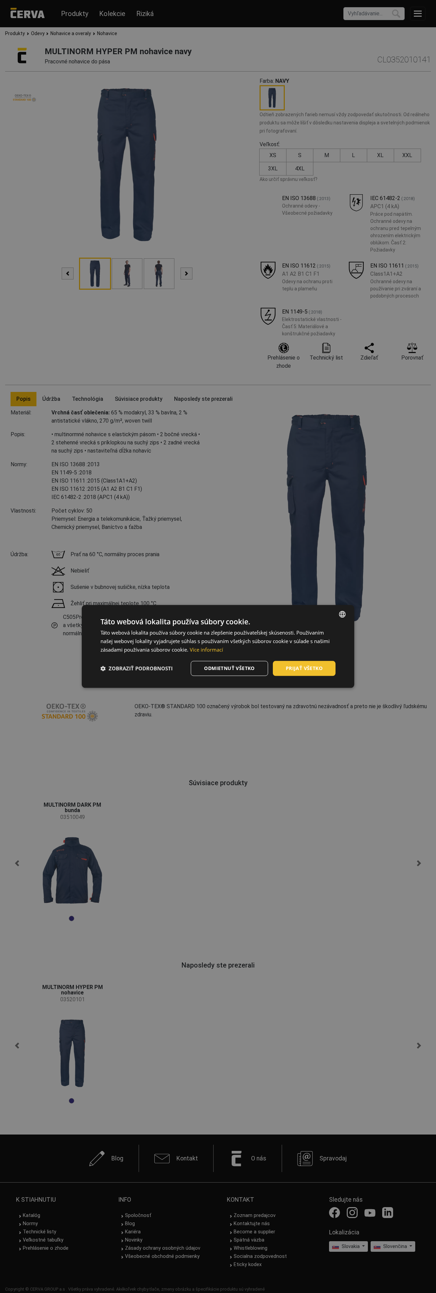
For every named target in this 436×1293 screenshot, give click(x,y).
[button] (136, 668)
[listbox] (342, 614)
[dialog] (218, 646)
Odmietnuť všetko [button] (229, 668)
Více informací (206, 649)
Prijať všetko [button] (304, 668)
